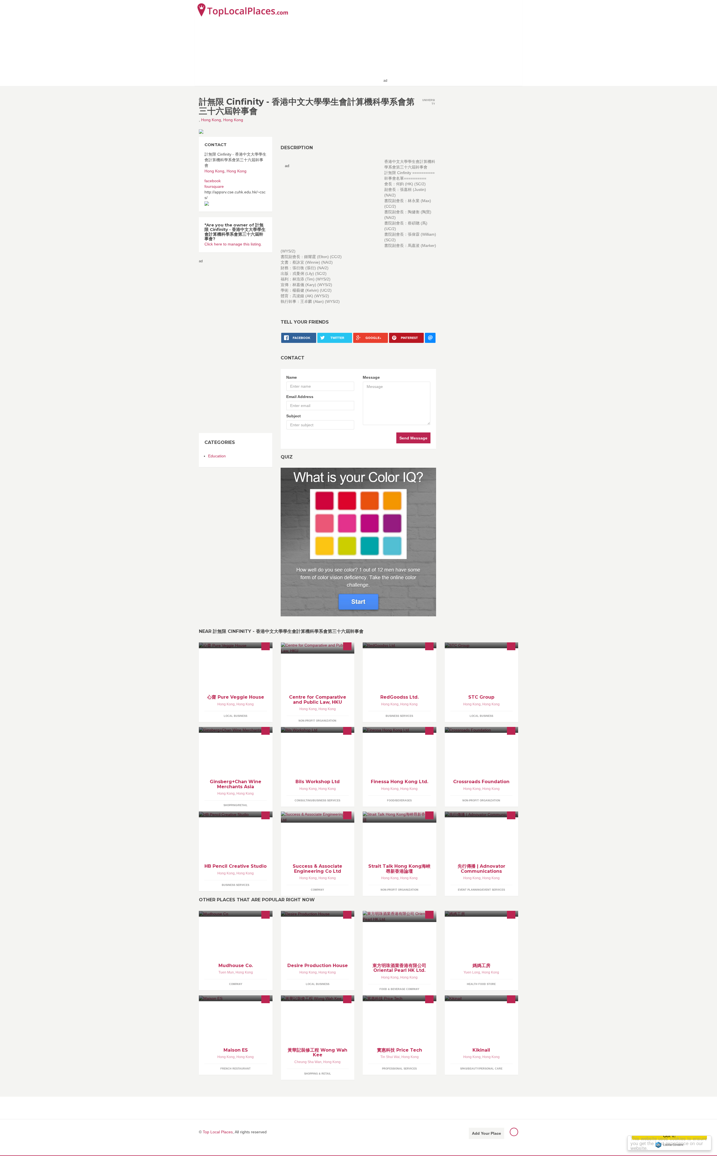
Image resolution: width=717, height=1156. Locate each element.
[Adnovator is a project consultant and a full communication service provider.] (481, 814)
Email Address (299, 396)
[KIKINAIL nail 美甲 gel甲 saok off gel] (481, 998)
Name (291, 377)
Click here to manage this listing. (233, 244)
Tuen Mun (226, 972)
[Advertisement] (454, 42)
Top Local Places (218, 1132)
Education (217, 456)
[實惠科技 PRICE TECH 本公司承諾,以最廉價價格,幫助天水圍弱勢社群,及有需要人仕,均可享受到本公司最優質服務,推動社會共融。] (399, 998)
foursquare (214, 186)
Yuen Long (472, 972)
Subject (293, 416)
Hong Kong (211, 120)
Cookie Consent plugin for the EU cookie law (669, 1145)
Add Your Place (486, 1133)
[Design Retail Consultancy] (399, 645)
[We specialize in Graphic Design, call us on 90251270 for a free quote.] (236, 814)
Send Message (413, 438)
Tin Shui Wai (390, 1057)
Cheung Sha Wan (308, 1062)
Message (371, 377)
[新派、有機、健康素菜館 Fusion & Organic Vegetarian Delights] (236, 645)
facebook (212, 181)
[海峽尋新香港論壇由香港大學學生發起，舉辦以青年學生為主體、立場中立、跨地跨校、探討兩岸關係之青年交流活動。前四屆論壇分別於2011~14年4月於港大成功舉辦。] (399, 817)
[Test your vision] (358, 542)
